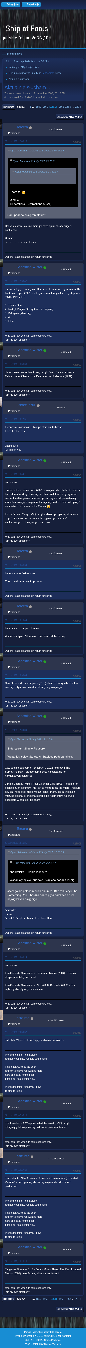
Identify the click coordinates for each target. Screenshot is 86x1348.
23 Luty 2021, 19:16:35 (16, 843)
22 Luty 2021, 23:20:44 (16, 620)
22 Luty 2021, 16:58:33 (16, 364)
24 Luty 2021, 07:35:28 (16, 1115)
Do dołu (8, 107)
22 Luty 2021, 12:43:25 (16, 141)
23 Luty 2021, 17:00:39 (16, 730)
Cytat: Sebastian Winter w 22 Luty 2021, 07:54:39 (37, 150)
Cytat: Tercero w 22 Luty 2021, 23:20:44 (31, 739)
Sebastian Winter (29, 267)
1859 (38, 106)
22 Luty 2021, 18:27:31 (16, 419)
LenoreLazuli (26, 405)
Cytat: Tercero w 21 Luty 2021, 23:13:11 (34, 161)
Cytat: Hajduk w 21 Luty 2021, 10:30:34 (36, 171)
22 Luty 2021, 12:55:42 (16, 281)
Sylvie (58, 73)
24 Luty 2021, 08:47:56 (16, 1170)
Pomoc (27, 1332)
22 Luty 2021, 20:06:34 (16, 565)
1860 (45, 106)
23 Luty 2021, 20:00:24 (16, 957)
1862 (61, 106)
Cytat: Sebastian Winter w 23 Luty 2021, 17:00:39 (37, 852)
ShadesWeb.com (52, 1344)
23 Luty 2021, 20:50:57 (16, 1032)
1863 (68, 106)
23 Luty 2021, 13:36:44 (16, 675)
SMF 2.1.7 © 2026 (34, 1340)
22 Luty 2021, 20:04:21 (16, 474)
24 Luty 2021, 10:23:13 (16, 1261)
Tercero (22, 127)
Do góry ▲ (56, 1332)
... (33, 106)
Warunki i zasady (41, 1332)
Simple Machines (52, 1340)
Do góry (8, 1299)
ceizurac (23, 1018)
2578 (78, 106)
